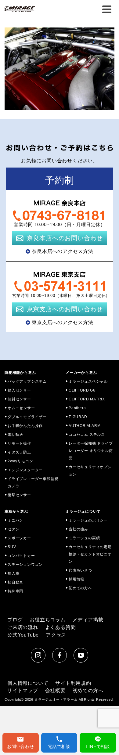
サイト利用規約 (73, 683)
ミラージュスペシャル (88, 381)
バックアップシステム (27, 381)
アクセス (56, 635)
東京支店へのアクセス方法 (62, 322)
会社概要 (55, 690)
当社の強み (78, 529)
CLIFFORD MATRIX (87, 399)
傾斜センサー (19, 399)
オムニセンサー (21, 408)
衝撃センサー (19, 495)
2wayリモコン (20, 461)
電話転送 (15, 434)
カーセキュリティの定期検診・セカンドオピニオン (90, 554)
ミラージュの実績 (84, 538)
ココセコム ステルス (87, 434)
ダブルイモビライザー (27, 417)
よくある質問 (60, 627)
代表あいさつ (80, 570)
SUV (12, 547)
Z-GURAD (78, 417)
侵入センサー (19, 390)
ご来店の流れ (22, 627)
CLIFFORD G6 (82, 390)
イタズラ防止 (19, 452)
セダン (13, 529)
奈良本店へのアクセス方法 (62, 251)
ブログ (15, 619)
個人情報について (27, 683)
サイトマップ (22, 690)
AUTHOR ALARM (85, 426)
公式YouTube (23, 635)
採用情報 (76, 579)
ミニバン (15, 520)
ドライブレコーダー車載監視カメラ (33, 482)
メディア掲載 (88, 619)
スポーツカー (19, 538)
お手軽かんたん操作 (25, 426)
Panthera (77, 408)
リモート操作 (19, 443)
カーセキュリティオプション (90, 470)
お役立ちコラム (48, 619)
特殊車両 (15, 591)
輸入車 (13, 573)
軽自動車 (15, 582)
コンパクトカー (21, 556)
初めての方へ (80, 588)
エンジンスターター (25, 470)
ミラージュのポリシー (88, 520)
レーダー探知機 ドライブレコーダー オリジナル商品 (91, 450)
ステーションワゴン (25, 564)
